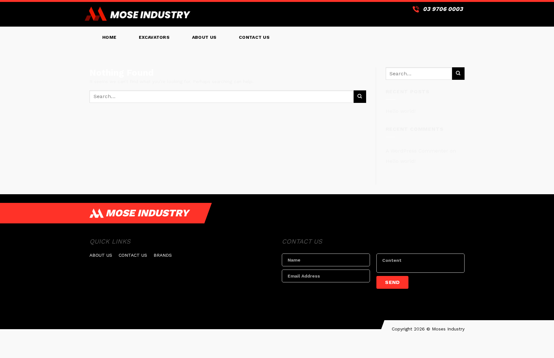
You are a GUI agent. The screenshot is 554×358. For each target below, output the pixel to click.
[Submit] (360, 96)
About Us (204, 37)
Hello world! (401, 111)
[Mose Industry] (137, 14)
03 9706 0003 (443, 8)
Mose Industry (147, 213)
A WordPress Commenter (417, 151)
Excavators (154, 37)
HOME (109, 37)
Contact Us (254, 37)
